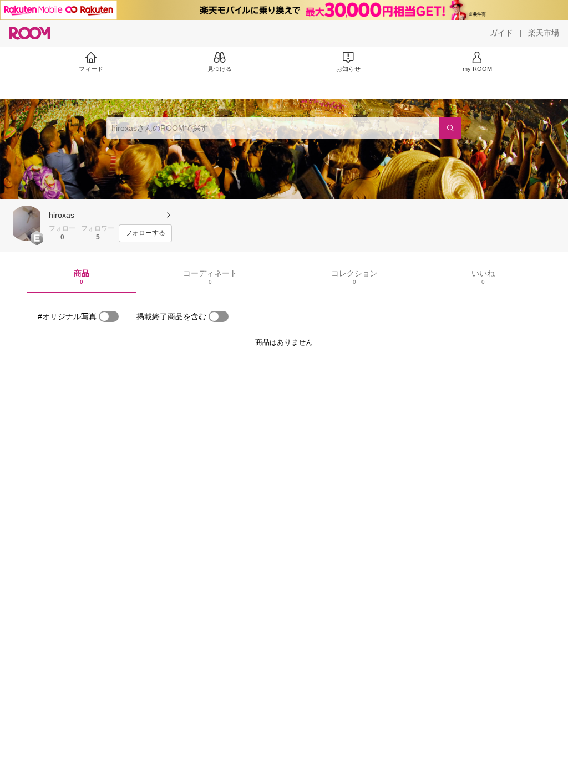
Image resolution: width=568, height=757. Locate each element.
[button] (26, 223)
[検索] (450, 128)
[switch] (109, 316)
